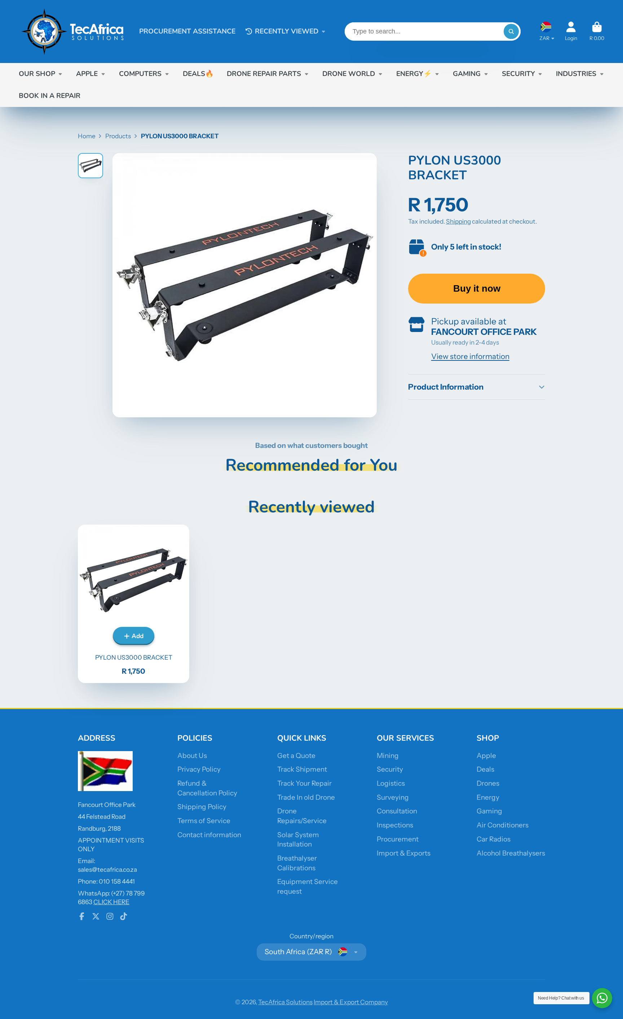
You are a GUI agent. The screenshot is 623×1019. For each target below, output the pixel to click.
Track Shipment (302, 769)
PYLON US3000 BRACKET (133, 604)
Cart (596, 31)
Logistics (391, 783)
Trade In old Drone (306, 797)
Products (118, 136)
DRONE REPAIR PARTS (264, 73)
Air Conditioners (503, 825)
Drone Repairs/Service (302, 816)
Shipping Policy (201, 807)
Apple (486, 755)
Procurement (398, 839)
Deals (485, 769)
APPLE (87, 73)
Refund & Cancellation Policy (207, 788)
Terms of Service (203, 821)
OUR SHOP (37, 73)
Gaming (489, 811)
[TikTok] (124, 916)
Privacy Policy (199, 769)
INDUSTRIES (576, 73)
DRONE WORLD (348, 73)
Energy (488, 797)
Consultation (397, 811)
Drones (488, 783)
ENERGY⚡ (414, 73)
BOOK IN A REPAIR (49, 95)
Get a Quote (296, 755)
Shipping (458, 221)
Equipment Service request (307, 886)
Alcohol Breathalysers (511, 853)
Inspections (395, 825)
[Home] (73, 31)
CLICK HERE (111, 902)
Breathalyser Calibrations (297, 863)
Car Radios (494, 839)
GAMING (467, 73)
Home (87, 136)
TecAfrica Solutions (285, 1002)
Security (390, 769)
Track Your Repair (304, 783)
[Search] (511, 31)
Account (571, 31)
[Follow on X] (96, 916)
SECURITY (518, 73)
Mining (388, 755)
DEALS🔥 (198, 73)
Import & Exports (403, 853)
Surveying (393, 797)
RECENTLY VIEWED (286, 31)
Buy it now (476, 288)
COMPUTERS (140, 73)
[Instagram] (110, 916)
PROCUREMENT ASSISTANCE (187, 31)
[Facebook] (82, 916)
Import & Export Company (351, 1002)
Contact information (209, 835)
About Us (192, 755)
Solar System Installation (298, 840)
